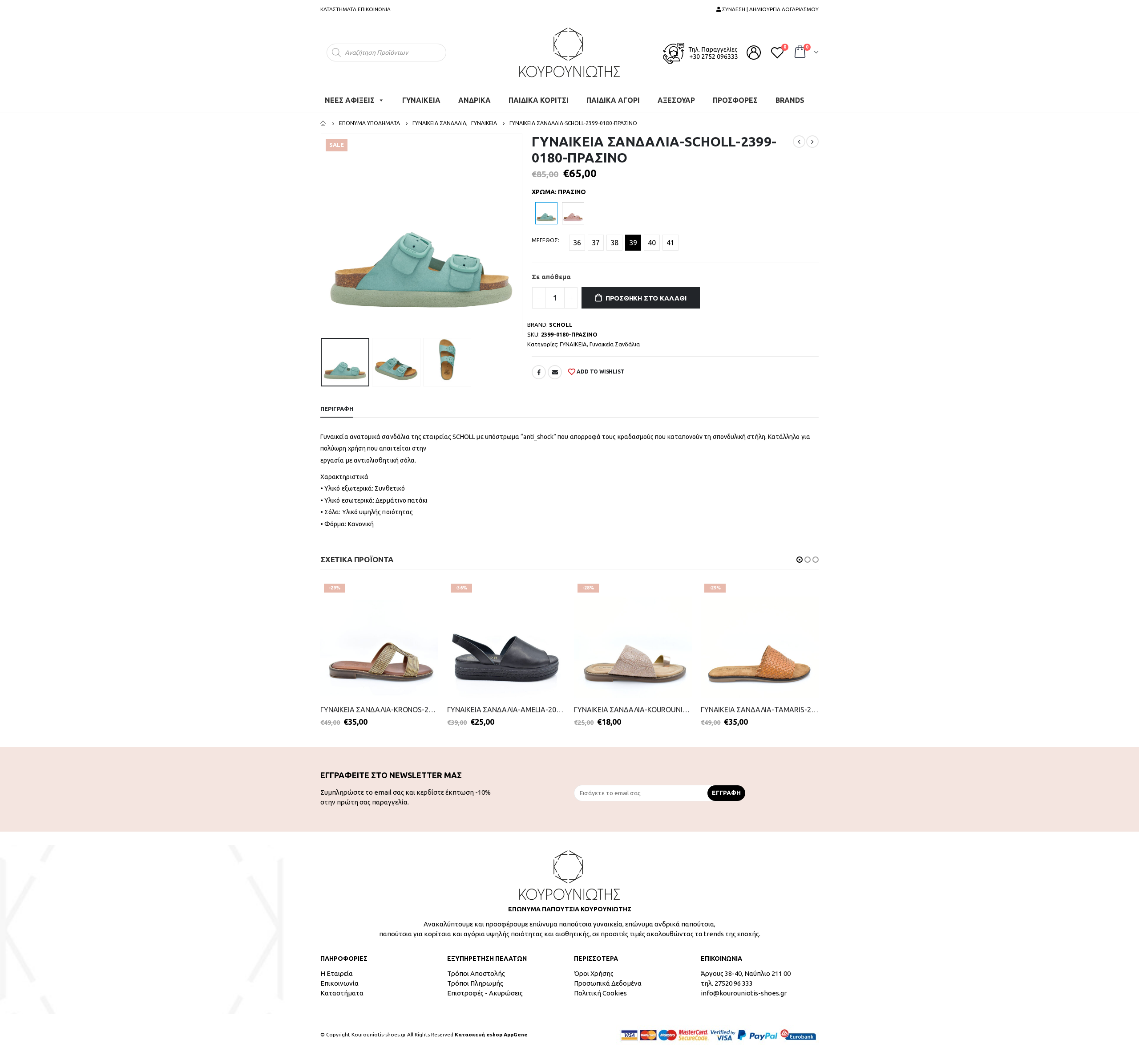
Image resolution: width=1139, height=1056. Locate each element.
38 (614, 243)
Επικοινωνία (339, 983)
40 (652, 243)
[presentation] (322, 234)
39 (633, 243)
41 (670, 243)
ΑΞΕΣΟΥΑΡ (676, 100)
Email (555, 372)
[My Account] (754, 52)
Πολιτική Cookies (600, 993)
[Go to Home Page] (323, 123)
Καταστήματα (342, 993)
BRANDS (789, 100)
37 (596, 243)
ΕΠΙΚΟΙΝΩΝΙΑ (374, 9)
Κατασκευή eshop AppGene (491, 1034)
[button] (800, 559)
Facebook (539, 372)
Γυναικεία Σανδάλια (615, 344)
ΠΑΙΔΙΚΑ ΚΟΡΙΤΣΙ (539, 100)
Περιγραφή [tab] (336, 409)
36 (577, 243)
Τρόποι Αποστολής (476, 973)
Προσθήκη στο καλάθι (646, 298)
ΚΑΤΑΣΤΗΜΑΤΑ (338, 9)
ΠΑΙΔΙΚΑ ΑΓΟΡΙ (613, 100)
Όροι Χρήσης (594, 973)
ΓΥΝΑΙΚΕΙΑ (421, 100)
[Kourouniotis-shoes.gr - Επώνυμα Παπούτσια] (569, 52)
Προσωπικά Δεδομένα (608, 983)
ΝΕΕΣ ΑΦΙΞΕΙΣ (350, 100)
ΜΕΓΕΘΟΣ (545, 240)
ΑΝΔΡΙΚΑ (474, 100)
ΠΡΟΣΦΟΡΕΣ (735, 100)
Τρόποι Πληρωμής (475, 983)
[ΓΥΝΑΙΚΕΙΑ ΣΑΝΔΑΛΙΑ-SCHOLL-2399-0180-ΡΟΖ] (573, 213)
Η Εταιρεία (336, 973)
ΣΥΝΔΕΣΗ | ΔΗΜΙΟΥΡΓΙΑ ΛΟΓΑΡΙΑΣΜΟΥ (770, 9)
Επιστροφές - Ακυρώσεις (485, 993)
